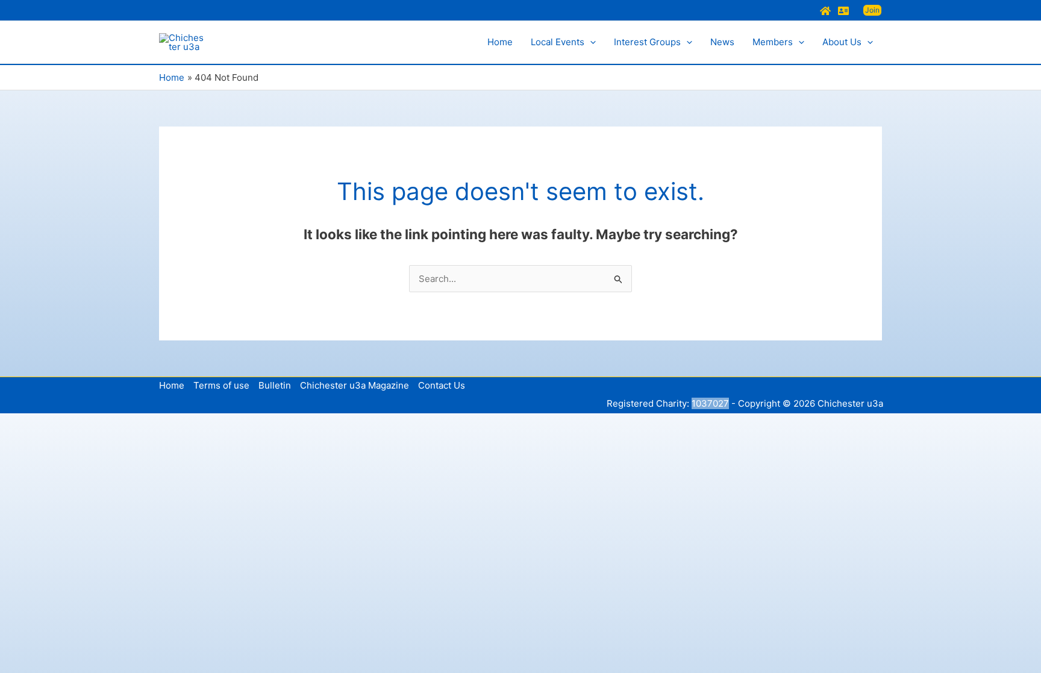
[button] (872, 10)
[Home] (825, 10)
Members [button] (772, 42)
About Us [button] (841, 42)
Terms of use (221, 385)
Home (500, 42)
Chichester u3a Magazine (354, 385)
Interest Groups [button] (647, 42)
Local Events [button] (557, 42)
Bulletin (274, 385)
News (722, 42)
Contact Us (441, 385)
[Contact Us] (843, 10)
